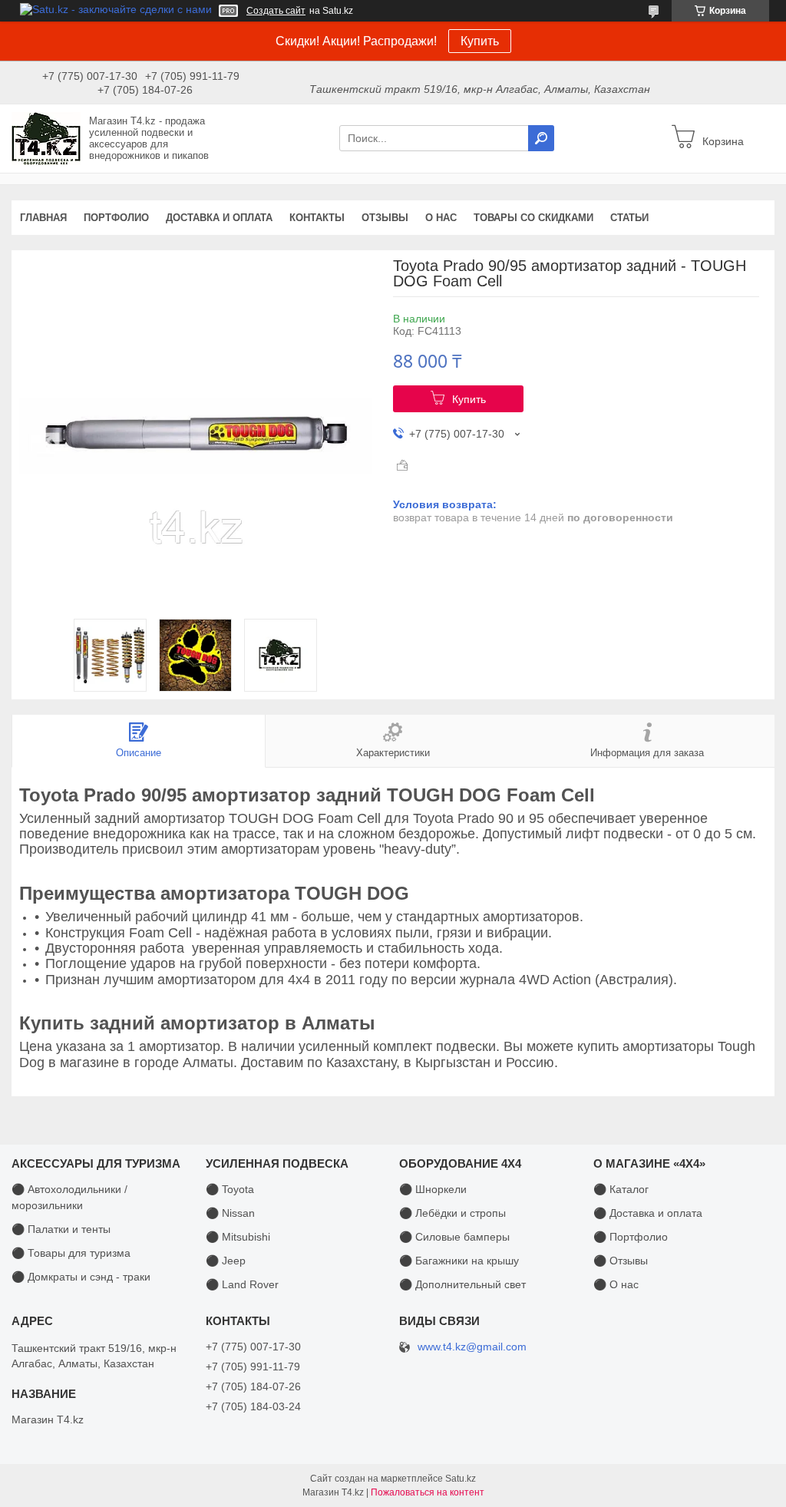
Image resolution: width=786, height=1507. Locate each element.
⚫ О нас (616, 1284)
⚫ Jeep (226, 1260)
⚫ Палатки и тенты (61, 1229)
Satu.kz (460, 1478)
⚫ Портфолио (630, 1237)
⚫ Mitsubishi (238, 1237)
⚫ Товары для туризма (71, 1253)
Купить (480, 41)
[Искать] (541, 138)
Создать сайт (275, 10)
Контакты (317, 217)
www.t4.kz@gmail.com (472, 1347)
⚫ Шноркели (433, 1189)
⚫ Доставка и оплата (647, 1213)
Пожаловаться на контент (427, 1492)
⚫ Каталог (621, 1189)
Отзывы (385, 217)
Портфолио (116, 217)
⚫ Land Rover (242, 1284)
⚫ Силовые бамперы (454, 1237)
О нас (441, 217)
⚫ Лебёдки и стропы (452, 1213)
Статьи (629, 217)
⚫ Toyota (230, 1189)
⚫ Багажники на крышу (459, 1260)
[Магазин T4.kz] (46, 137)
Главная (43, 217)
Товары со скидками (533, 217)
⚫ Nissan (230, 1213)
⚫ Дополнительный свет (462, 1284)
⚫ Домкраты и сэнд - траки (81, 1277)
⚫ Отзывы (620, 1260)
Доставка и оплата (219, 217)
